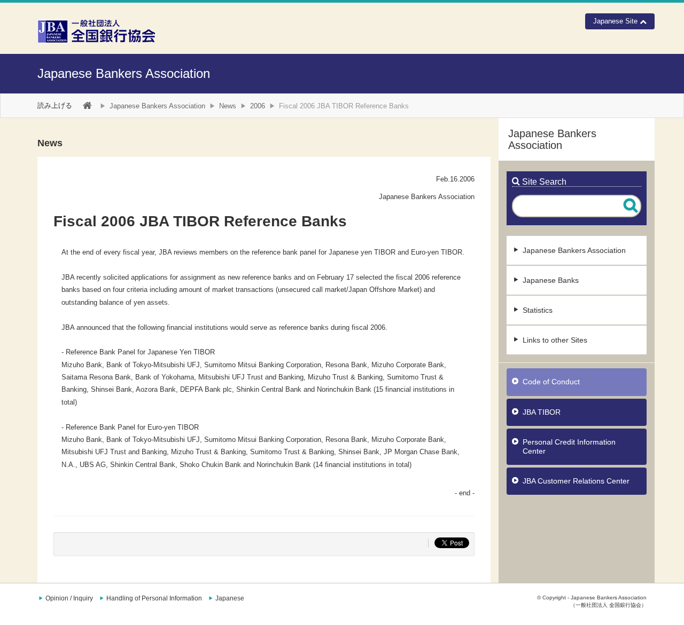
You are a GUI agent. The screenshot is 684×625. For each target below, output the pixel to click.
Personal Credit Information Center (569, 446)
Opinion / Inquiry (69, 598)
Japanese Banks (551, 280)
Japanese (229, 598)
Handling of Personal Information (154, 598)
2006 (257, 106)
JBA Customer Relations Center (576, 481)
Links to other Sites (555, 340)
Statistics (538, 310)
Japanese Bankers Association (123, 73)
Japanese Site (616, 21)
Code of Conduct (551, 381)
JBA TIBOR (542, 412)
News (227, 106)
